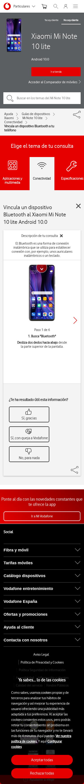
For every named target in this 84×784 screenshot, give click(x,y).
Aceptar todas (42, 760)
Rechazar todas (42, 773)
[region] (42, 724)
